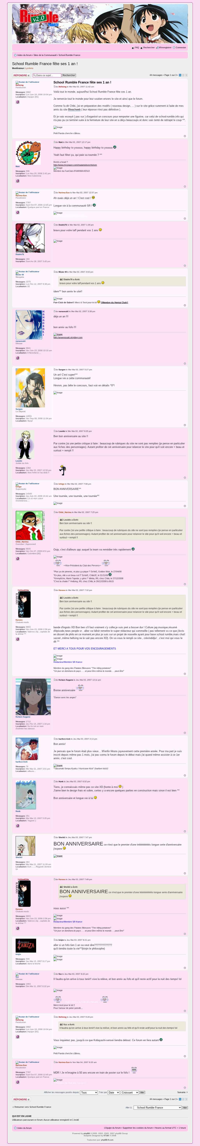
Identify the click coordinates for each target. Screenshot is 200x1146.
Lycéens (29, 68)
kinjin (61, 940)
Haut (185, 136)
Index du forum (24, 55)
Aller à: (129, 1107)
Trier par (103, 1092)
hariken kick (65, 739)
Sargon (62, 370)
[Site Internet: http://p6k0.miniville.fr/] (18, 212)
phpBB (87, 1133)
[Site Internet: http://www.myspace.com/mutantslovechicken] (18, 181)
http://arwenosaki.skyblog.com (68, 337)
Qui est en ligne (21, 1116)
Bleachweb (74, 109)
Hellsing (62, 87)
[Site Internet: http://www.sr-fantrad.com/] (18, 826)
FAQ (137, 47)
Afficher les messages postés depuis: (62, 1092)
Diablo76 (63, 225)
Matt (60, 142)
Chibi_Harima (65, 512)
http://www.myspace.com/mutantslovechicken (75, 165)
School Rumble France (69, 55)
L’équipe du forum (112, 1128)
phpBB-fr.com (107, 1140)
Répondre (16, 74)
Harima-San (64, 192)
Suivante (181, 1092)
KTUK (106, 1135)
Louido (62, 431)
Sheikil (62, 837)
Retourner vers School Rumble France (32, 1107)
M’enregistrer (165, 47)
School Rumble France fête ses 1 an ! (45, 64)
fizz (60, 974)
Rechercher (149, 47)
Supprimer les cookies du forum (138, 1128)
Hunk (61, 781)
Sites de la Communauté (45, 55)
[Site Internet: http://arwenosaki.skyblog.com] (18, 358)
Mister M (63, 272)
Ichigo (61, 484)
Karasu (62, 590)
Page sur (170, 75)
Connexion (181, 47)
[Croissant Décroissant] (133, 1092)
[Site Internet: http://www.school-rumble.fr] (18, 102)
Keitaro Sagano (66, 680)
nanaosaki (64, 311)
